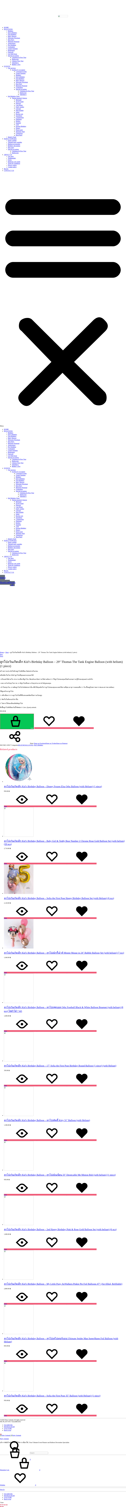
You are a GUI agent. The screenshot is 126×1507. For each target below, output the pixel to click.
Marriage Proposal (13, 41)
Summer (18, 123)
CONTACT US (9, 170)
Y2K (17, 124)
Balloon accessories (14, 144)
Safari (17, 112)
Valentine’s (15, 63)
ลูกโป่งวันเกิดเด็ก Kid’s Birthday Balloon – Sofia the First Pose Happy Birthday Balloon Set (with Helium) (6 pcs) (59, 898)
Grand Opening (13, 48)
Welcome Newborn (14, 38)
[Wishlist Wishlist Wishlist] (64, 728)
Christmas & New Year (19, 57)
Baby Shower (12, 36)
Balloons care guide (14, 162)
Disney (18, 128)
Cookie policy (12, 167)
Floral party (19, 130)
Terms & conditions (14, 163)
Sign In (2, 1489)
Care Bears (19, 105)
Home (2, 652)
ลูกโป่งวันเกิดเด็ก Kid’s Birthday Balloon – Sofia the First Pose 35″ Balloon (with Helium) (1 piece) (52, 1395)
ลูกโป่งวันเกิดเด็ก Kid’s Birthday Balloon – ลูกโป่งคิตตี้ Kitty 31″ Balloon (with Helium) (47, 1120)
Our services (12, 68)
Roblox (18, 121)
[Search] (24, 1453)
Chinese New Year (17, 61)
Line (31, 728)
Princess (18, 103)
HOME (6, 27)
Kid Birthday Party (14, 96)
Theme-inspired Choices (19, 98)
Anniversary (12, 43)
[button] (63, 300)
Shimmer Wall (20, 132)
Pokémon (19, 119)
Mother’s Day (16, 64)
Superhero (19, 116)
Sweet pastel (20, 101)
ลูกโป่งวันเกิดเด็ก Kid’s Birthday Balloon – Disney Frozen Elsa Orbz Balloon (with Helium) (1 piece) (53, 786)
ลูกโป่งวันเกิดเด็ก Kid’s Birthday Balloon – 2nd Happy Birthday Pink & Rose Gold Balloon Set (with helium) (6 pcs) (60, 1229)
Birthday (10, 31)
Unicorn (18, 109)
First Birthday (12, 34)
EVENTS (7, 66)
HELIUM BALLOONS (25, 745)
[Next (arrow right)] (3, 1506)
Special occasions (13, 56)
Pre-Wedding (12, 45)
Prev (1, 654)
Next (1, 656)
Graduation (11, 47)
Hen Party (11, 40)
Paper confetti (12, 140)
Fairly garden (20, 107)
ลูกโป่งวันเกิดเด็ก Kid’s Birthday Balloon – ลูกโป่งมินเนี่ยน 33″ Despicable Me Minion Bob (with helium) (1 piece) (60, 1175)
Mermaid (18, 100)
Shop (7, 652)
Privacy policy (12, 165)
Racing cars (19, 114)
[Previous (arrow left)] (1, 1506)
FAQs (10, 160)
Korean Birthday (21, 126)
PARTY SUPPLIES (10, 139)
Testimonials (12, 158)
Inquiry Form (12, 137)
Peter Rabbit (19, 110)
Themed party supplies (15, 142)
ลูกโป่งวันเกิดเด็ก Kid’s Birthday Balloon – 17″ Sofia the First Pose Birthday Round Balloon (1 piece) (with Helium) (60, 1065)
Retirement (11, 50)
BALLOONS (8, 29)
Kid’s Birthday (12, 33)
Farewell (10, 52)
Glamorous (19, 133)
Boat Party (19, 135)
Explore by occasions (18, 70)
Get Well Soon (12, 54)
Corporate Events (21, 71)
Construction (20, 117)
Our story (11, 156)
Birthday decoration (14, 146)
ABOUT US (8, 154)
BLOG (6, 169)
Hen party (11, 147)
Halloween (15, 59)
